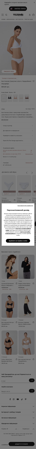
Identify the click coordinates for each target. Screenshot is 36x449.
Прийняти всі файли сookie (18, 241)
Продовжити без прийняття (25, 205)
